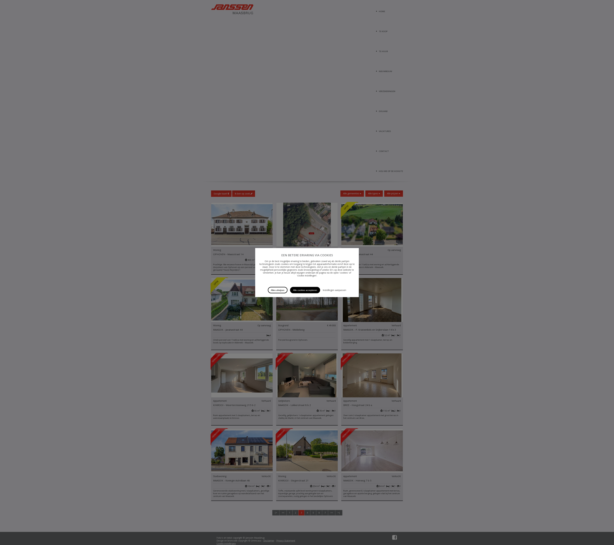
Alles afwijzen (277, 290)
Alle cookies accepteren (305, 290)
